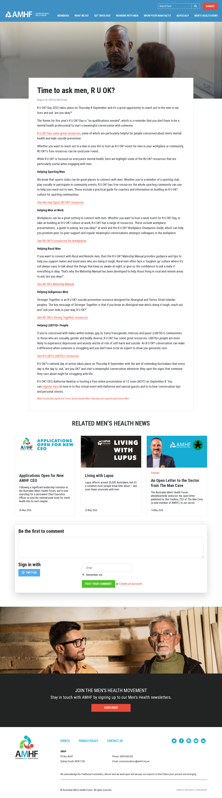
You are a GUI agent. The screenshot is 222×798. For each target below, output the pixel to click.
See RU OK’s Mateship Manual (55, 284)
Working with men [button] (127, 15)
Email (89, 568)
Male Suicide (43, 398)
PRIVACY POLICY (88, 740)
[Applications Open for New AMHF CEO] (45, 452)
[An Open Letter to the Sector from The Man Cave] (177, 452)
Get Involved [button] (102, 15)
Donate (210, 6)
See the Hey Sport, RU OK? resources (60, 202)
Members (63, 15)
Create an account (130, 584)
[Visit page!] (174, 741)
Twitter (31, 572)
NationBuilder (202, 790)
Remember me (94, 574)
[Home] (27, 14)
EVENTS (65, 740)
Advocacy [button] (182, 15)
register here (50, 386)
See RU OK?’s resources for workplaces (62, 241)
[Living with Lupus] (111, 452)
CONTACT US (115, 740)
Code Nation (189, 790)
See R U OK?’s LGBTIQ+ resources (58, 356)
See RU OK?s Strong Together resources (62, 317)
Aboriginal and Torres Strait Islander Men (70, 398)
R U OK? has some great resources (58, 133)
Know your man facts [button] (157, 15)
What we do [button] (82, 15)
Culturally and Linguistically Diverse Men (109, 398)
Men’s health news (207, 15)
